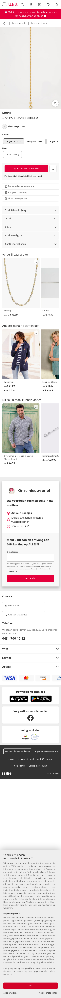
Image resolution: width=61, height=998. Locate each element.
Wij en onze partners (13, 863)
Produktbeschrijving (15, 210)
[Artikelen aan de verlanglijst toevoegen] (53, 168)
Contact (7, 596)
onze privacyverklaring (25, 968)
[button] (4, 4)
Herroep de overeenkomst (17, 751)
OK (30, 985)
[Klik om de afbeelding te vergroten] (55, 103)
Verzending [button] (32, 117)
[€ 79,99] (21, 283)
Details (8, 218)
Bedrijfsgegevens (45, 759)
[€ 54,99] (21, 354)
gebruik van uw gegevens (38, 866)
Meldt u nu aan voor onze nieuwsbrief (28, 12)
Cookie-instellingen (48, 992)
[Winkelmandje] (56, 4)
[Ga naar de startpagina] (13, 4)
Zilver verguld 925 (16, 126)
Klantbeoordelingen (15, 244)
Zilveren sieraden (19, 23)
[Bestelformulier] (39, 4)
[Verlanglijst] (48, 4)
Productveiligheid (14, 235)
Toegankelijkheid (26, 759)
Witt (5, 649)
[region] (30, 924)
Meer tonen (13, 571)
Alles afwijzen (10, 992)
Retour (8, 227)
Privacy (11, 759)
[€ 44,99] (21, 428)
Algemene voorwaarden (46, 751)
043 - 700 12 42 (13, 638)
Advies (6, 666)
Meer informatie (18, 893)
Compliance (19, 765)
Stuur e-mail (14, 606)
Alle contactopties (17, 614)
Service (6, 657)
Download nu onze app (30, 691)
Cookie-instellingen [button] (38, 765)
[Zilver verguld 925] (4, 126)
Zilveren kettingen (38, 23)
